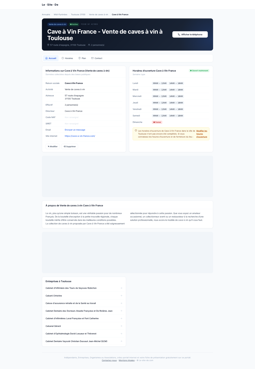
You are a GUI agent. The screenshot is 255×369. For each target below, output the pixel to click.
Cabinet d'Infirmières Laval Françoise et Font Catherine (72, 318)
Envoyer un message (75, 129)
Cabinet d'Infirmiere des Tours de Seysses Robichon (71, 288)
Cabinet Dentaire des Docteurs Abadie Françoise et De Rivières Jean (79, 311)
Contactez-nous (109, 360)
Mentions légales (127, 360)
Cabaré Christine (54, 295)
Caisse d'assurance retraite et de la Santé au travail (71, 303)
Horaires (69, 58)
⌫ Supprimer (69, 146)
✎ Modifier (53, 146)
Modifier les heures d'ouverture (201, 134)
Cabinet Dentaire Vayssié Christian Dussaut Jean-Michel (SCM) (76, 341)
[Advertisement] (127, 176)
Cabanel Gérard (53, 326)
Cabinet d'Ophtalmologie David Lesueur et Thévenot (71, 333)
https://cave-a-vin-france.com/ (80, 136)
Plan (84, 58)
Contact (98, 58)
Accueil (52, 58)
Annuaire (46, 14)
